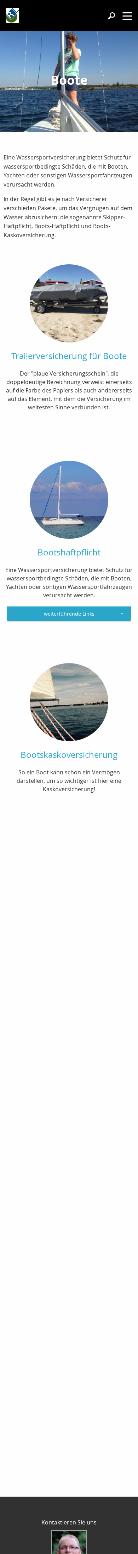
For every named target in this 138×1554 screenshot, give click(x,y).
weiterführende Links (69, 613)
